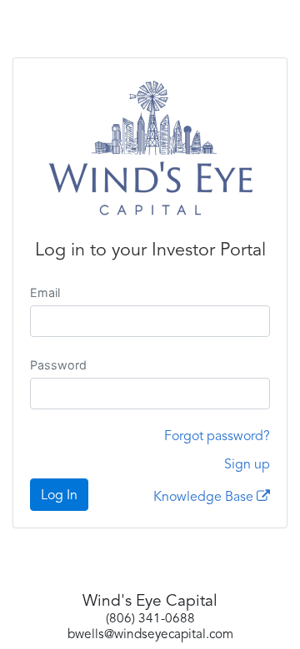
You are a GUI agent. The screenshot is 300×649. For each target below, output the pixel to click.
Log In (59, 496)
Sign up (247, 465)
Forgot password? (217, 436)
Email (45, 292)
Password (58, 365)
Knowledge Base (205, 497)
